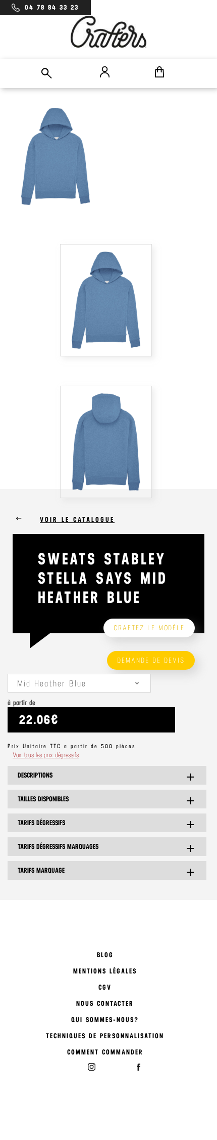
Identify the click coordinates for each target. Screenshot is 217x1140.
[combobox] (79, 683)
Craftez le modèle (149, 628)
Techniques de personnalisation (105, 1036)
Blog (105, 955)
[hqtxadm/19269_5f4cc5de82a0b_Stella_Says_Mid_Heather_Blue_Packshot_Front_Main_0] (108, 301)
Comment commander (105, 1052)
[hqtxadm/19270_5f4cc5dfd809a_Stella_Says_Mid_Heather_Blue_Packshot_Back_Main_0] (108, 443)
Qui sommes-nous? (105, 1019)
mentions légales (105, 971)
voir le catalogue (77, 519)
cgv (105, 987)
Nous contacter (105, 1003)
